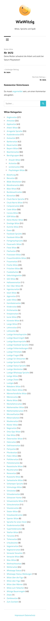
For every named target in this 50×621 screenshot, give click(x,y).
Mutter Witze (8, 49)
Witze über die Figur (15, 577)
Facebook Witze (13, 237)
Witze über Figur (14, 580)
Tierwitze (11, 535)
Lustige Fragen (13, 355)
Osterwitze (11, 442)
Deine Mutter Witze (15, 219)
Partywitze (11, 449)
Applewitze (11, 124)
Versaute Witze (13, 556)
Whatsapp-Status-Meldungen (19, 573)
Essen (9, 230)
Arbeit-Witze (12, 127)
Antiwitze (11, 120)
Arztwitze (13, 163)
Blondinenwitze (13, 185)
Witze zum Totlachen (15, 587)
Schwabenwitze (13, 494)
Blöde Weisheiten (14, 181)
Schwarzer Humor (14, 497)
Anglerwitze (12, 117)
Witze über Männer (15, 584)
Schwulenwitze (13, 504)
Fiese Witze (12, 247)
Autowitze (11, 138)
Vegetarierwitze (13, 549)
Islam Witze (12, 292)
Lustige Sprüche (13, 362)
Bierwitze (11, 178)
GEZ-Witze (11, 278)
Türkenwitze (12, 539)
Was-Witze (11, 560)
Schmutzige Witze (14, 487)
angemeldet (17, 91)
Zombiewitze (12, 598)
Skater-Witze (12, 511)
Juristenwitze (14, 166)
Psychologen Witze (17, 170)
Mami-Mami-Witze (15, 389)
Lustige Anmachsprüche (17, 334)
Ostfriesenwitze (13, 445)
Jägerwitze (11, 296)
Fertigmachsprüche (15, 240)
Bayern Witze (12, 148)
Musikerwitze (12, 421)
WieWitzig (25, 21)
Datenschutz (30, 615)
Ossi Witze (11, 435)
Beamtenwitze (13, 151)
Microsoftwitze (13, 414)
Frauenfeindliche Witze (16, 258)
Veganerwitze (12, 546)
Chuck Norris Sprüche (15, 199)
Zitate (9, 594)
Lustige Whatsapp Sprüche (18, 372)
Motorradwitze (13, 417)
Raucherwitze (12, 469)
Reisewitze (11, 473)
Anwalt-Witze (14, 159)
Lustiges (10, 383)
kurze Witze (12, 317)
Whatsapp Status (14, 570)
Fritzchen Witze (13, 268)
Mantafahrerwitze (14, 403)
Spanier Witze (12, 518)
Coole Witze (12, 209)
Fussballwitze (12, 272)
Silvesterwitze (13, 508)
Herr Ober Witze (13, 285)
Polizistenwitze (13, 462)
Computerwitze (13, 205)
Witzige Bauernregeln (16, 591)
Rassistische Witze (15, 466)
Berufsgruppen (13, 155)
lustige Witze (12, 376)
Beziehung (11, 174)
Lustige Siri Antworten (16, 358)
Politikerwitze (12, 459)
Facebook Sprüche (14, 233)
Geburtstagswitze (14, 275)
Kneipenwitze (12, 313)
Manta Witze (12, 400)
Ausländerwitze (13, 134)
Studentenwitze (13, 525)
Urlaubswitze (12, 542)
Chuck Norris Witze (15, 202)
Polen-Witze (12, 455)
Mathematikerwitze (15, 410)
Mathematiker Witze (15, 407)
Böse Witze (11, 188)
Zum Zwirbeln (12, 601)
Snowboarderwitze (15, 514)
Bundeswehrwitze (14, 192)
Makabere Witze (14, 386)
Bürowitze (11, 195)
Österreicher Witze (15, 438)
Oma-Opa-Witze (14, 431)
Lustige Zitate (12, 379)
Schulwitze (11, 490)
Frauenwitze (12, 261)
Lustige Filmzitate (14, 351)
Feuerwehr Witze (14, 244)
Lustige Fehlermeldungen (17, 348)
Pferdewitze (12, 452)
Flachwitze (11, 251)
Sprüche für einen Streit (17, 521)
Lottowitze (11, 330)
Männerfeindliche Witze (17, 393)
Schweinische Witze (15, 501)
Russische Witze (13, 476)
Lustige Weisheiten (15, 369)
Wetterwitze (12, 566)
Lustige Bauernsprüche (16, 341)
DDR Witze (11, 216)
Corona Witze (12, 212)
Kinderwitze (12, 306)
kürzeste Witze (13, 320)
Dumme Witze (13, 226)
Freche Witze (12, 265)
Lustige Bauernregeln (16, 337)
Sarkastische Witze (15, 480)
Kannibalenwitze (14, 303)
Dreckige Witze (13, 223)
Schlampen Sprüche (15, 483)
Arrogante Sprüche (14, 131)
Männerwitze (12, 396)
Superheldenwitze (14, 528)
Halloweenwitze (13, 282)
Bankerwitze (12, 141)
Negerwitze (12, 428)
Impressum (19, 615)
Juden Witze (12, 299)
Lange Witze (12, 324)
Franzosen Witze (14, 254)
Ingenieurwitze (13, 289)
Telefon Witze (12, 532)
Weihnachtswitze (14, 563)
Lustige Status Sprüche (16, 365)
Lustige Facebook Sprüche (17, 344)
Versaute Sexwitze (14, 553)
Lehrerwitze (12, 327)
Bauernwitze (12, 145)
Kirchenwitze (12, 310)
